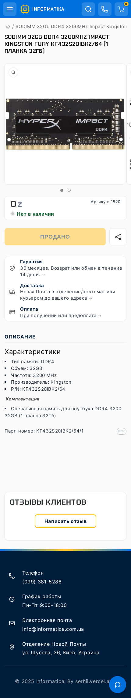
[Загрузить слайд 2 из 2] (69, 190)
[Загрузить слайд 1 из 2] (62, 190)
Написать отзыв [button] (65, 521)
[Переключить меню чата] (117, 684)
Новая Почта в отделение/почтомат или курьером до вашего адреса (67, 295)
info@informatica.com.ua (53, 629)
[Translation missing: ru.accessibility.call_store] (105, 9)
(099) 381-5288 (42, 582)
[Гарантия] (12, 268)
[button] (9, 9)
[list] (65, 124)
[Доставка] (12, 292)
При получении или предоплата (61, 315)
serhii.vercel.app (95, 681)
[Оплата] (12, 312)
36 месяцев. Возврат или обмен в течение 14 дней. (71, 271)
